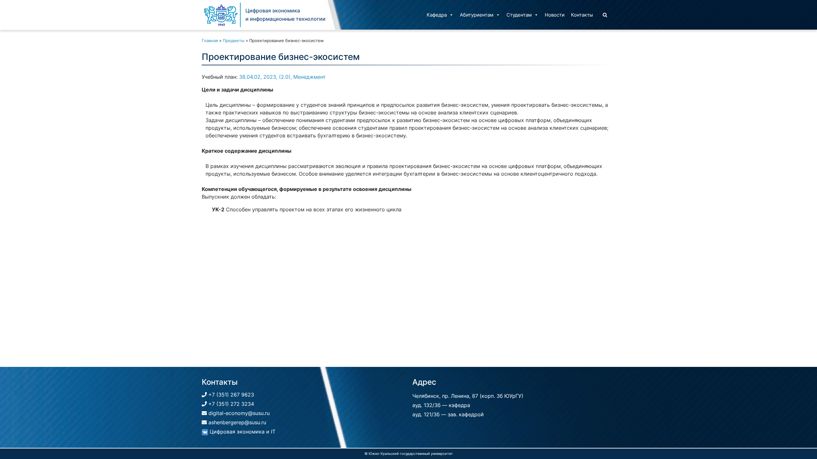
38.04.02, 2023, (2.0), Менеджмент (282, 77)
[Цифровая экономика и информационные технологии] (221, 15)
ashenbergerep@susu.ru (236, 422)
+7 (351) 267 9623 (230, 394)
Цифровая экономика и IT (241, 431)
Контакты (582, 15)
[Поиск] (605, 14)
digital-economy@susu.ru (238, 413)
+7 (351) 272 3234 (230, 404)
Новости (555, 15)
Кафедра (437, 15)
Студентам (519, 15)
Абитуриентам (476, 15)
